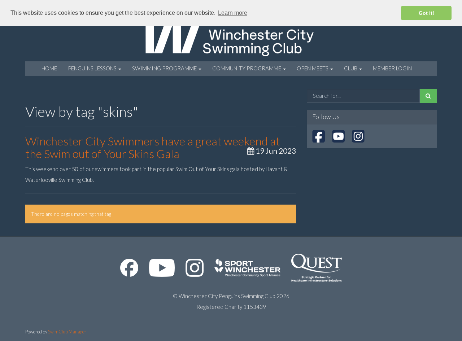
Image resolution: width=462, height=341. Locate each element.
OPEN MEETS (313, 68)
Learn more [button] (232, 13)
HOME (49, 68)
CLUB (351, 68)
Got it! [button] (426, 13)
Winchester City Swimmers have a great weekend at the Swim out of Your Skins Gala (152, 147)
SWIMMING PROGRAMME (165, 68)
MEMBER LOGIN (392, 68)
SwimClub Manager (67, 332)
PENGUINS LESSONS (93, 68)
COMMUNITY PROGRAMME (247, 68)
